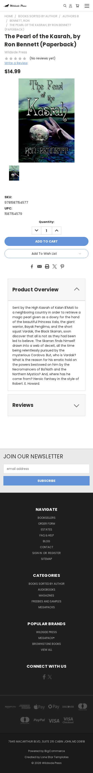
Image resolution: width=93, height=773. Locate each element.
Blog (46, 541)
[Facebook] (32, 266)
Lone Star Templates (55, 757)
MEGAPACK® (46, 638)
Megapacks (46, 607)
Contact (46, 547)
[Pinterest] (62, 266)
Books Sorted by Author (47, 584)
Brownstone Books (46, 644)
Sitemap (46, 559)
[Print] (47, 266)
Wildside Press (46, 632)
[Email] (39, 266)
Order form (46, 524)
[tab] (46, 290)
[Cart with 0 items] (77, 6)
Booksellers (47, 518)
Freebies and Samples (46, 601)
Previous (7, 768)
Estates (46, 529)
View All (46, 650)
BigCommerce (54, 751)
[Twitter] (54, 266)
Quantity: (46, 222)
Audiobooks (46, 590)
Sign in (37, 553)
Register (54, 553)
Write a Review (16, 63)
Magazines (46, 595)
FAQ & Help (47, 535)
